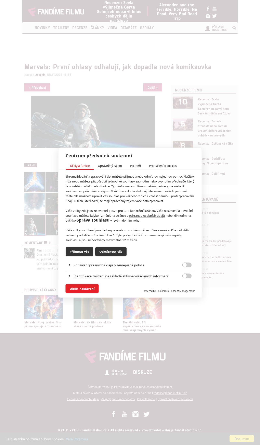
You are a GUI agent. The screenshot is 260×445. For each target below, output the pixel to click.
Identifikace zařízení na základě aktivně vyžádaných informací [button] (121, 276)
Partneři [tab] (135, 165)
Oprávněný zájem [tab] (110, 165)
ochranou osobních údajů (147, 215)
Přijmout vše (79, 251)
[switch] (183, 286)
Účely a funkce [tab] (80, 165)
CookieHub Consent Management (175, 290)
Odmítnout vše (110, 251)
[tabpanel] (130, 256)
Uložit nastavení (82, 289)
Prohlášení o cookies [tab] (163, 165)
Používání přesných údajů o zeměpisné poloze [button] (109, 265)
